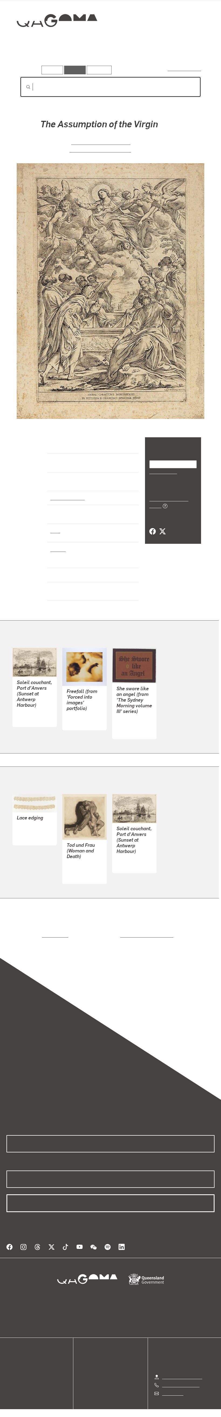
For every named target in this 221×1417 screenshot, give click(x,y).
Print (55, 531)
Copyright (123, 1406)
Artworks (29, 58)
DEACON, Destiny (83, 712)
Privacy (98, 1406)
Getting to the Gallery (182, 1366)
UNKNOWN (27, 827)
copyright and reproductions (123, 931)
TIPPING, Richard (132, 720)
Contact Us (172, 1382)
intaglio (57, 549)
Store (11, 1364)
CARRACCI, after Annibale (100, 149)
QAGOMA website (23, 1358)
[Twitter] (162, 526)
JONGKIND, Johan (34, 708)
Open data (16, 1351)
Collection (53, 38)
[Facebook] (152, 526)
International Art (67, 498)
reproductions (33, 931)
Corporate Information (161, 1406)
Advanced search (184, 69)
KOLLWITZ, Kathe (83, 865)
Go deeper (77, 58)
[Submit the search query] (24, 87)
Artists (53, 58)
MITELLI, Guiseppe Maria (101, 142)
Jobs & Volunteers (65, 1406)
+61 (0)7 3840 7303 (180, 1374)
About (12, 1377)
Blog (10, 1370)
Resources (98, 70)
